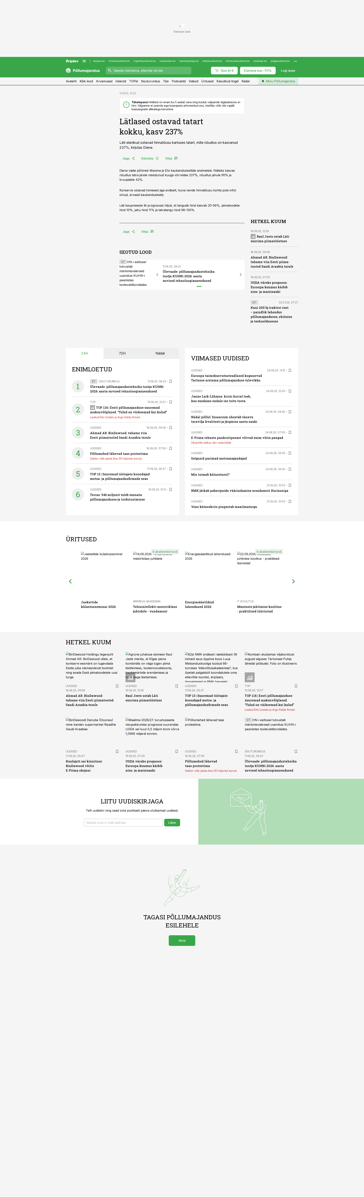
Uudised (95, 427)
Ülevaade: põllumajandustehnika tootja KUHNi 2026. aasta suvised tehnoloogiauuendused (189, 276)
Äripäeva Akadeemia (147, 601)
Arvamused (104, 81)
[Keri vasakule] (157, 274)
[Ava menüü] (84, 61)
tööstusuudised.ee (119, 61)
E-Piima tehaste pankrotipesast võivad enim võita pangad (237, 438)
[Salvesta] (170, 381)
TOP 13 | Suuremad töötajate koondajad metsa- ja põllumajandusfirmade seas (206, 700)
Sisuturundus (150, 81)
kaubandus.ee (168, 61)
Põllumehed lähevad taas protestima (119, 454)
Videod (193, 81)
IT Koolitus (245, 601)
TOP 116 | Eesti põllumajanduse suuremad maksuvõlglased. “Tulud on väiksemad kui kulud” (269, 700)
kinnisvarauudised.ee (238, 61)
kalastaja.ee (260, 61)
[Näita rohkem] (295, 61)
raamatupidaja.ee (189, 61)
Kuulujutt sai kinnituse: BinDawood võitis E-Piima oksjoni (84, 765)
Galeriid (120, 81)
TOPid (133, 81)
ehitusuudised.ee (212, 61)
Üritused (207, 81)
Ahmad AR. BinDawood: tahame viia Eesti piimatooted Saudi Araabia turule (272, 261)
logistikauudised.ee (145, 61)
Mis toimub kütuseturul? (210, 474)
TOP (93, 402)
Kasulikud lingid (227, 81)
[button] (123, 822)
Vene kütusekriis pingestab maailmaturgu (224, 507)
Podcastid (179, 81)
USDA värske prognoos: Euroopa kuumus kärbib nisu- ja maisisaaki (269, 287)
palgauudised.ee (280, 61)
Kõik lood (86, 81)
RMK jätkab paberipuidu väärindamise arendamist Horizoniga (239, 491)
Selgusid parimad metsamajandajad (219, 458)
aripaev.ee (99, 61)
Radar (246, 81)
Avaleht (71, 81)
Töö (166, 81)
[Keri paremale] (241, 274)
